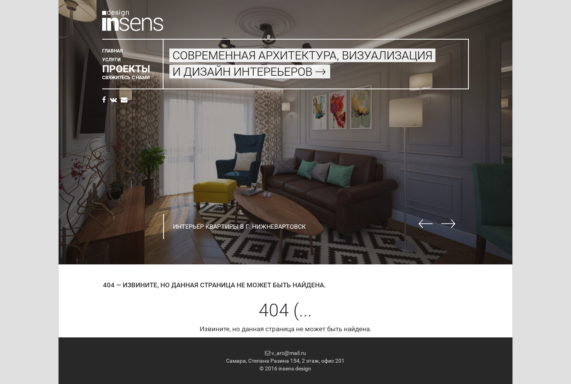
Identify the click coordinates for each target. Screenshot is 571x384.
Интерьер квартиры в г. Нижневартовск (239, 226)
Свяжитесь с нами (126, 77)
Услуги (111, 60)
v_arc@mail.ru (288, 353)
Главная (112, 51)
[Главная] (132, 19)
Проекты (126, 69)
